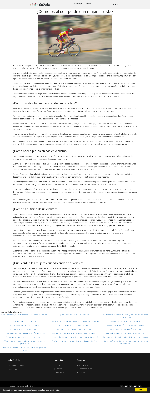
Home (58, 365)
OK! (140, 390)
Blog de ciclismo (84, 365)
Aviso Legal (78, 3)
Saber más (12, 369)
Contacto (88, 3)
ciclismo (81, 372)
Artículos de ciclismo (85, 369)
